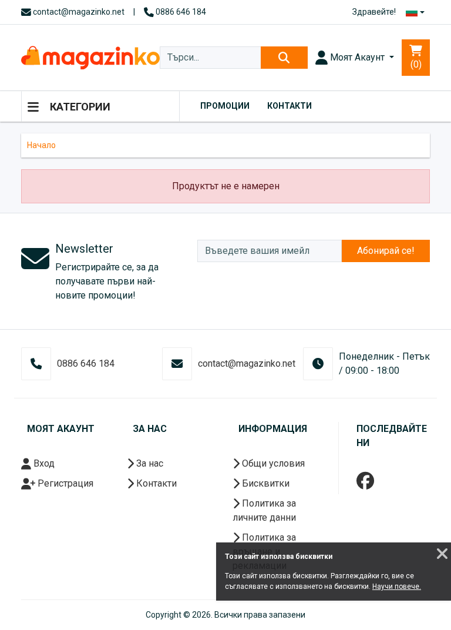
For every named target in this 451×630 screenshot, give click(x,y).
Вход (43, 463)
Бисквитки (265, 483)
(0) (416, 64)
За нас (148, 463)
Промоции (225, 105)
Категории (79, 106)
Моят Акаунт (357, 57)
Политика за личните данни (264, 510)
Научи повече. (396, 586)
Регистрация (64, 483)
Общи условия (272, 463)
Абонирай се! (386, 250)
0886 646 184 (180, 11)
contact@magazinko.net (77, 11)
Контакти (289, 105)
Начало (41, 145)
